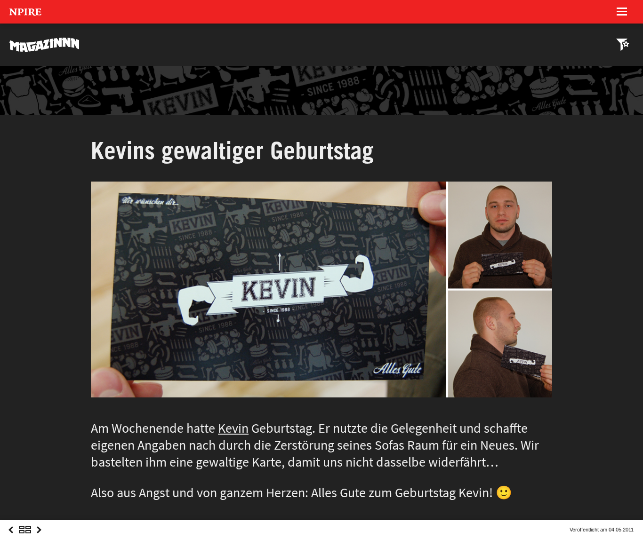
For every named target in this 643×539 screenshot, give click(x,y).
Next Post (39, 538)
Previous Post (11, 538)
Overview (25, 538)
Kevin (233, 428)
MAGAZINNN (44, 45)
